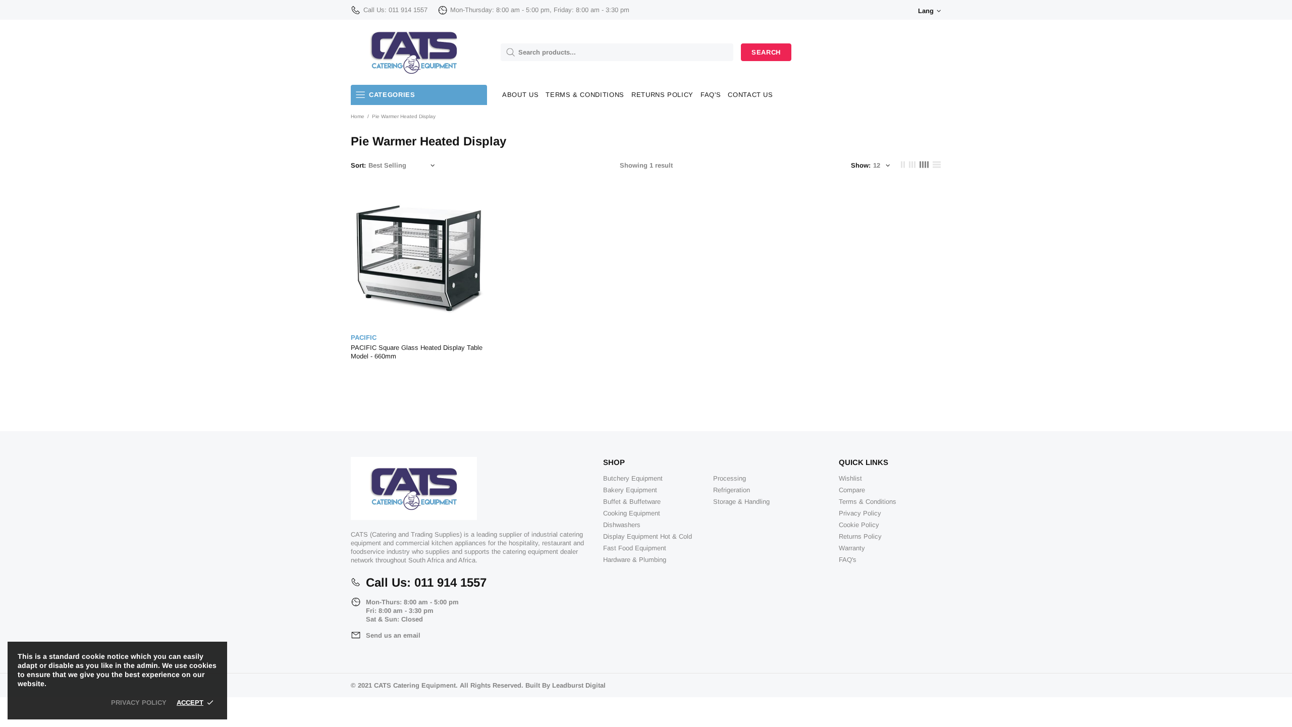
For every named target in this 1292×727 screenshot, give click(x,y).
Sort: (358, 165)
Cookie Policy (859, 525)
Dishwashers (621, 525)
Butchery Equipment (633, 478)
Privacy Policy (860, 513)
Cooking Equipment (631, 513)
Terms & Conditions (867, 501)
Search (766, 52)
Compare (852, 490)
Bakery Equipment (630, 490)
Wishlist (850, 478)
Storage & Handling (741, 501)
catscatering (414, 52)
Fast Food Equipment (634, 548)
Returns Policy (860, 536)
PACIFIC (363, 337)
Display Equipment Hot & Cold (647, 536)
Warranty (852, 548)
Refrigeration (731, 490)
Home (357, 116)
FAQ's (847, 559)
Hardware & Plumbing (634, 559)
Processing (729, 478)
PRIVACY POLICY (139, 702)
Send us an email (393, 635)
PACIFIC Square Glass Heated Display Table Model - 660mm (416, 352)
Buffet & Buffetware (632, 501)
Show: (861, 165)
